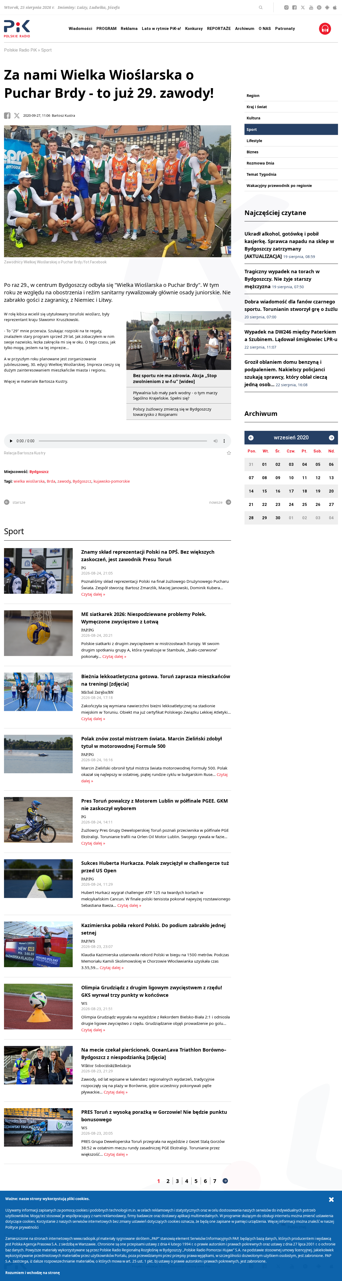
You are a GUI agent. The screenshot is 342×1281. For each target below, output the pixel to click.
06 (331, 464)
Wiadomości (80, 28)
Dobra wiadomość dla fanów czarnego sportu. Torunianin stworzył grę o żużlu (291, 308)
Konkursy (194, 28)
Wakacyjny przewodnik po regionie (279, 185)
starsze (19, 502)
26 (318, 504)
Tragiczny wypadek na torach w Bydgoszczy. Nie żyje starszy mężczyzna (282, 279)
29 (264, 517)
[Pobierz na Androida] (327, 7)
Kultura (253, 117)
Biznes (252, 151)
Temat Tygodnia (261, 174)
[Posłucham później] (226, 453)
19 (318, 491)
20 (331, 491)
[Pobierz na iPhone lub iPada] (335, 7)
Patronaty (285, 28)
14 (251, 491)
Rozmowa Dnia (260, 163)
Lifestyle (254, 140)
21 (251, 504)
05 (318, 464)
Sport (46, 50)
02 (277, 464)
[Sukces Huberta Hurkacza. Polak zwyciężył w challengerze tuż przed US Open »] (38, 883)
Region (253, 95)
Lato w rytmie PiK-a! (161, 28)
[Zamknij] (331, 1199)
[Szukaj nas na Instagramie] (286, 7)
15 (264, 491)
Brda (51, 481)
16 (277, 491)
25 (304, 504)
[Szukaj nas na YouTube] (311, 7)
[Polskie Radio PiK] (17, 28)
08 (264, 477)
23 (277, 504)
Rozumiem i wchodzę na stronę (32, 1272)
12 (318, 477)
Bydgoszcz (39, 471)
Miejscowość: (16, 471)
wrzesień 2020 (291, 438)
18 (304, 491)
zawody (64, 481)
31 (251, 464)
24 (291, 504)
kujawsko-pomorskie (112, 481)
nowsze (216, 502)
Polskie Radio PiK (20, 50)
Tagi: (9, 481)
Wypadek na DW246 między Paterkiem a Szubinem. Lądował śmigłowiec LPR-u (290, 339)
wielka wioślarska (29, 481)
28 (251, 517)
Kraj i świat (257, 106)
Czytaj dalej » (93, 594)
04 (304, 464)
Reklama (129, 28)
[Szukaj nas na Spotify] (319, 7)
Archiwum (244, 28)
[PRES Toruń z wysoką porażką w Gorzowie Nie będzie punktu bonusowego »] (38, 1132)
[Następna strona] (225, 1181)
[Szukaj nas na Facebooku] (294, 7)
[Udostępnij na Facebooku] (9, 115)
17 (291, 491)
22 (264, 504)
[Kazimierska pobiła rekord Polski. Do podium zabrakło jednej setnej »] (38, 946)
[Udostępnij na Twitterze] (18, 115)
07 (251, 477)
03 (291, 464)
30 (277, 517)
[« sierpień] (251, 437)
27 (331, 504)
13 (331, 477)
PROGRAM (106, 28)
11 (304, 477)
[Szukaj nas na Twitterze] (302, 7)
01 (264, 464)
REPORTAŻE (219, 28)
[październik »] (331, 437)
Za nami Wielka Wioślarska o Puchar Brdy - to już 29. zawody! (109, 83)
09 (277, 477)
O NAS (265, 28)
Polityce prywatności (21, 1227)
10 (291, 477)
